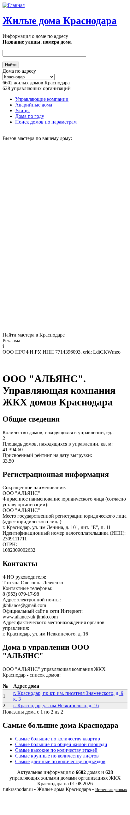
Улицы (22, 110)
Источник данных (111, 789)
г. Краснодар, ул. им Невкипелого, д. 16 (56, 705)
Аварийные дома (33, 104)
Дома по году (29, 116)
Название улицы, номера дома (37, 42)
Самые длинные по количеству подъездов (60, 761)
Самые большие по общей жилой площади (61, 744)
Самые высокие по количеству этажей (56, 750)
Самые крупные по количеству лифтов (57, 755)
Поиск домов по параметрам (46, 122)
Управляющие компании (41, 99)
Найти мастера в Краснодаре (34, 335)
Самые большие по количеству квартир (57, 738)
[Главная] (14, 5)
